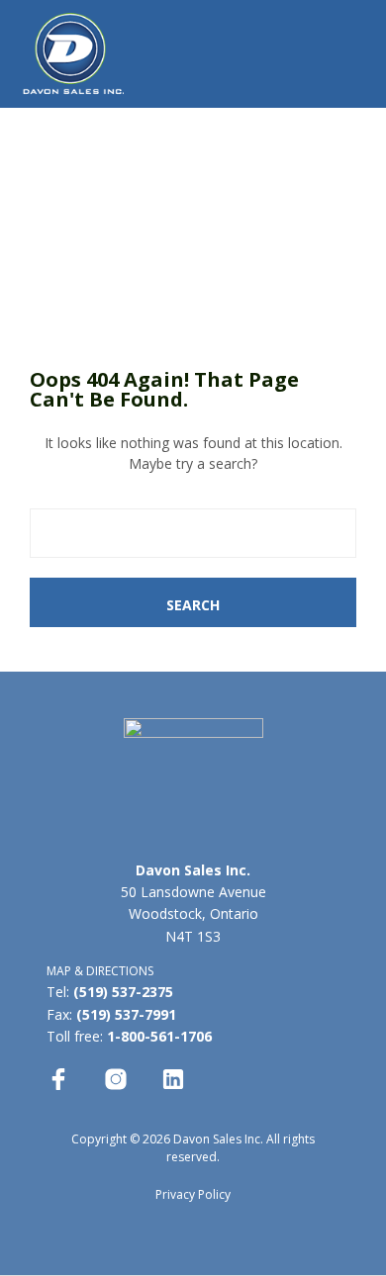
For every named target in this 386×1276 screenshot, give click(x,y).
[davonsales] (58, 1079)
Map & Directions (101, 970)
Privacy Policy (193, 1194)
